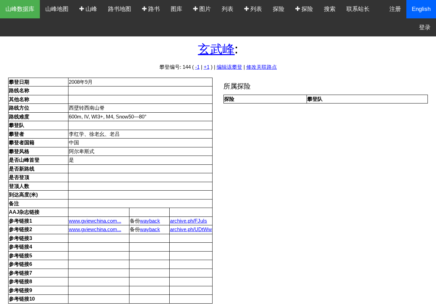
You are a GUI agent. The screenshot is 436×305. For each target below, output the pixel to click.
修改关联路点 (261, 67)
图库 (176, 9)
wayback (150, 221)
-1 (197, 67)
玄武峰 (216, 49)
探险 (278, 9)
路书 (153, 9)
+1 (206, 67)
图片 (204, 9)
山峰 (90, 9)
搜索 (330, 9)
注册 (395, 9)
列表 (227, 9)
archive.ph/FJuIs (188, 221)
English (421, 9)
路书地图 (119, 9)
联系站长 (358, 9)
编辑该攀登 (229, 67)
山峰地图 (56, 9)
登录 (425, 27)
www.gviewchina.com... (95, 221)
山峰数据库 (19, 9)
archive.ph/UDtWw (191, 229)
